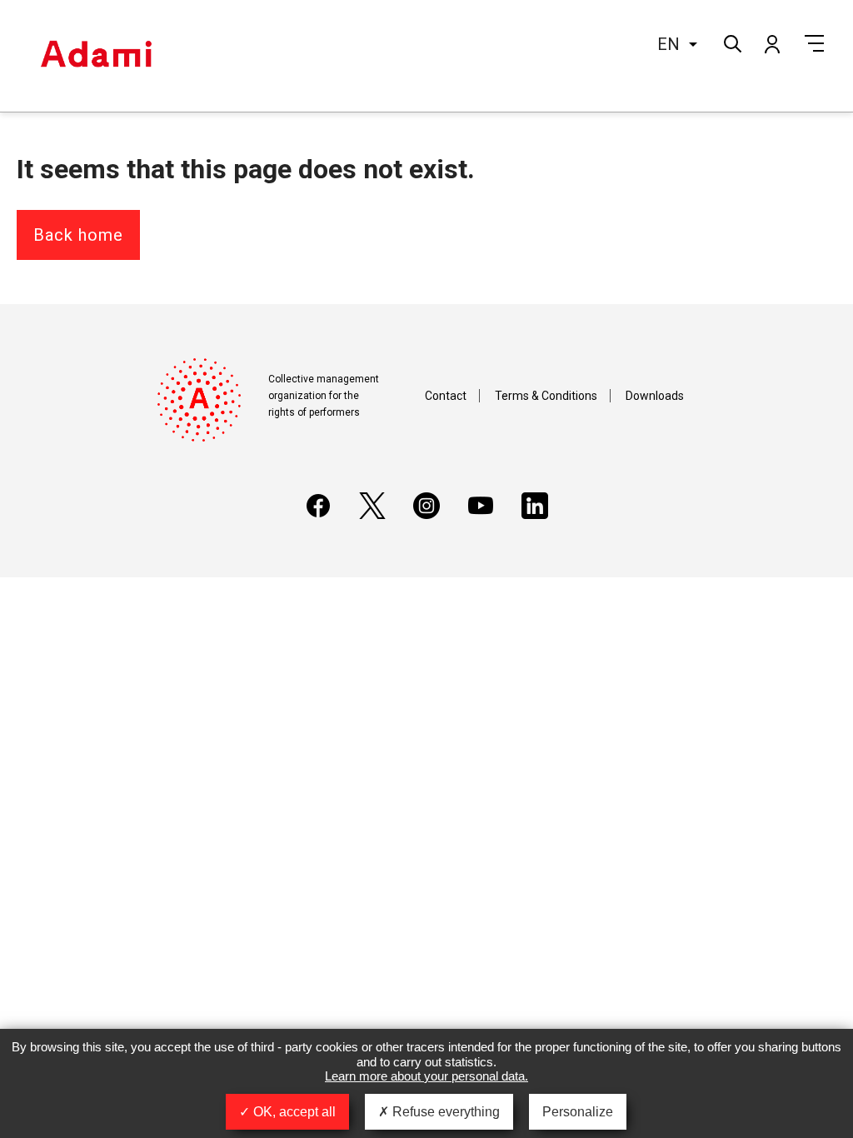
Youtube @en (480, 505)
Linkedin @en (534, 505)
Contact (445, 395)
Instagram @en (426, 505)
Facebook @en (318, 505)
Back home (78, 235)
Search (731, 42)
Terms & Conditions (546, 395)
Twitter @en (372, 505)
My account (771, 43)
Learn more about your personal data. (426, 1076)
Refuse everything (444, 1112)
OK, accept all (293, 1112)
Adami (96, 56)
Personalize (577, 1112)
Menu (814, 43)
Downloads (655, 395)
